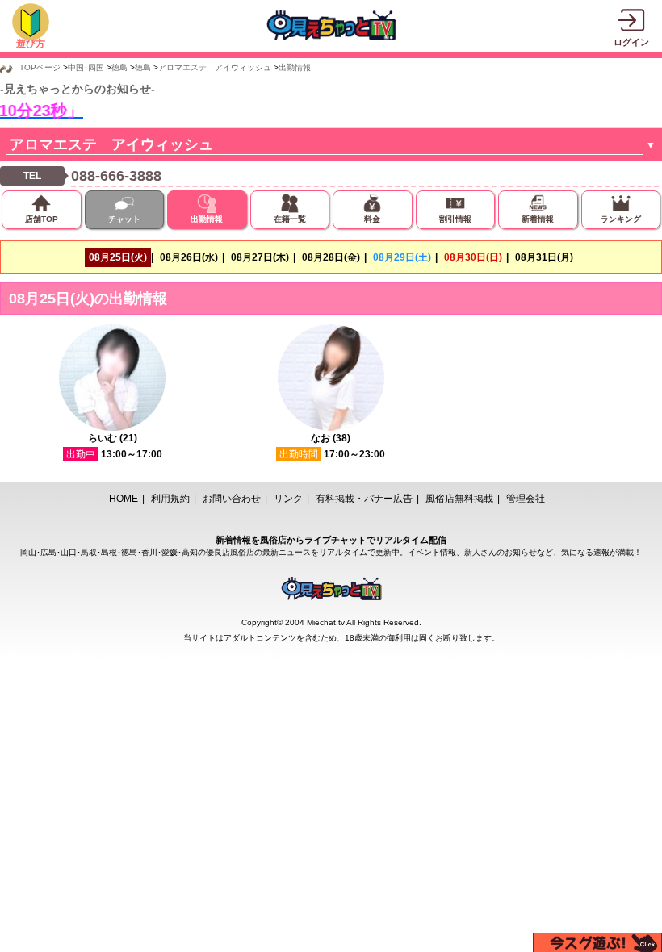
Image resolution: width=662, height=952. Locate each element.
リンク (288, 498)
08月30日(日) (473, 257)
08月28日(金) (331, 257)
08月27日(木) (260, 257)
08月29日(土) (402, 257)
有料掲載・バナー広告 (364, 498)
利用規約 (170, 498)
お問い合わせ (232, 498)
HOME (123, 498)
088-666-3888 (116, 176)
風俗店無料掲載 (459, 498)
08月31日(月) (544, 257)
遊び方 (30, 43)
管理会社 (525, 498)
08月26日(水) (189, 257)
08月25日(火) (118, 257)
